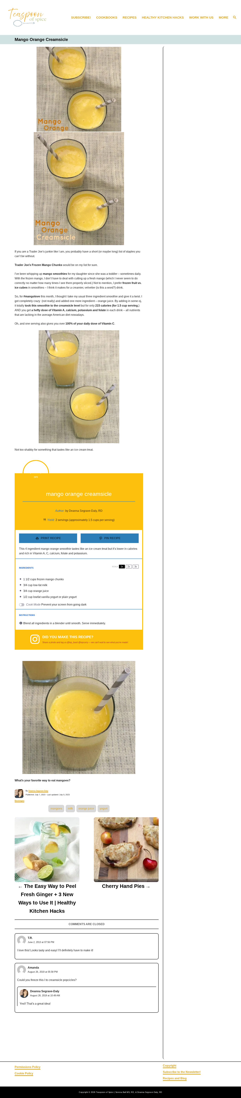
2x (129, 566)
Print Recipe (50, 538)
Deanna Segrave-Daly (38, 791)
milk (70, 808)
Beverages (19, 801)
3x (135, 566)
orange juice (86, 808)
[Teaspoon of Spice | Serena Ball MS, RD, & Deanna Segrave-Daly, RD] (32, 17)
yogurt (103, 808)
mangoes (56, 808)
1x (122, 566)
